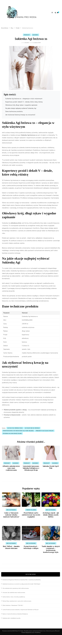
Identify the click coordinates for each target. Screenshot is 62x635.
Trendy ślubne (31, 510)
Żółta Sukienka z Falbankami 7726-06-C (13, 605)
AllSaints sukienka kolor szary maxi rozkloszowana (11, 468)
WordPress (38, 632)
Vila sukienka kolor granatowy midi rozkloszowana (16, 588)
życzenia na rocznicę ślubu (12, 433)
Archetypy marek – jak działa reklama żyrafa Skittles (51, 515)
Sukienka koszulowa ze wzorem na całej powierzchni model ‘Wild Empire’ (21, 584)
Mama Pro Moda (19, 631)
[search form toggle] (55, 12)
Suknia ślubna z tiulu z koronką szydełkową (14, 597)
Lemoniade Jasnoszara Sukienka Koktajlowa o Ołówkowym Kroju (31, 468)
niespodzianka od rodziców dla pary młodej (18, 430)
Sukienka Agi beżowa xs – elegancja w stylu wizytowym (23, 99)
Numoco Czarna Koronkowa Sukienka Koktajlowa (15, 614)
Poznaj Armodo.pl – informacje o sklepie (31, 547)
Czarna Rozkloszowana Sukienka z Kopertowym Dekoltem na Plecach (21, 609)
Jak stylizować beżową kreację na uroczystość (20, 115)
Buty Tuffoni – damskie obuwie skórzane (11, 547)
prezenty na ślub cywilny (45, 430)
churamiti (26, 42)
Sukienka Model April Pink (51, 467)
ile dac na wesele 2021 (15, 428)
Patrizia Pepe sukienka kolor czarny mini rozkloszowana (17, 601)
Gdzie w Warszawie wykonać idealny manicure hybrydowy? (11, 515)
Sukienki (35, 34)
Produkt (27, 34)
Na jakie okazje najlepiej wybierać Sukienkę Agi (20, 108)
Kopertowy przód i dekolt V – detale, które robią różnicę (24, 102)
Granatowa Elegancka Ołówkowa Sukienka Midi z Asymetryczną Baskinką (22, 580)
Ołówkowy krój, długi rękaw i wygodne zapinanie (21, 105)
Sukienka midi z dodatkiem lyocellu (11, 618)
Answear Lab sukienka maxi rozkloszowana (14, 592)
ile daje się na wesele (32, 428)
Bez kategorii (11, 510)
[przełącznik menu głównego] (53, 13)
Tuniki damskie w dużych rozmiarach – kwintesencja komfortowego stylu (51, 549)
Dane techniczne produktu (14, 111)
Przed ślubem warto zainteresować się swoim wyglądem (31, 515)
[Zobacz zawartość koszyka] (57, 12)
